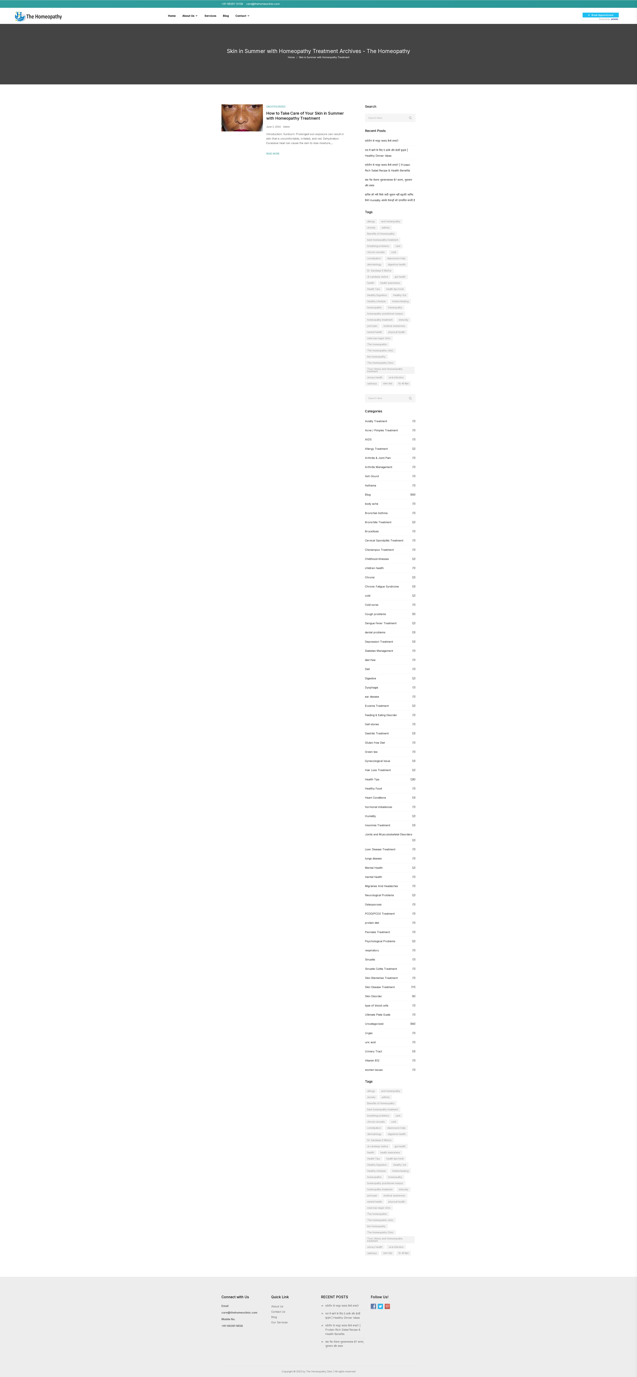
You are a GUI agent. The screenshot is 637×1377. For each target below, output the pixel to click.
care (398, 246)
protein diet (372, 922)
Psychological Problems (380, 941)
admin (286, 126)
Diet (367, 669)
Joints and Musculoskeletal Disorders (388, 834)
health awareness (390, 282)
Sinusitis (370, 959)
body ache (371, 503)
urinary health (374, 377)
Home (291, 57)
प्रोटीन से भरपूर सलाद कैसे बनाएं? (381, 140)
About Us (277, 1306)
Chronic (370, 577)
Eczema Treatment (377, 705)
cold (393, 252)
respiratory (372, 950)
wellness (372, 383)
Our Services (279, 1322)
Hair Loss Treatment (378, 770)
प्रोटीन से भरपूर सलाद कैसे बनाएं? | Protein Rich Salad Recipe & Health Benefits (342, 1330)
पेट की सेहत (403, 383)
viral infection (396, 377)
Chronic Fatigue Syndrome (382, 586)
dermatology (374, 264)
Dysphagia (371, 687)
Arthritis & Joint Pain (378, 458)
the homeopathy (376, 356)
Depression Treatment (379, 641)
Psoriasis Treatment (377, 932)
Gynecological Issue (377, 761)
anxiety (371, 227)
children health (374, 568)
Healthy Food (373, 788)
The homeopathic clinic (380, 350)
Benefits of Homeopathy (380, 233)
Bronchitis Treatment (378, 522)
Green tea (371, 751)
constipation (374, 258)
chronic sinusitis (376, 252)
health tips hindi (395, 289)
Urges (369, 1033)
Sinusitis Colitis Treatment (381, 968)
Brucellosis (372, 531)
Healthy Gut (399, 295)
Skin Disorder (373, 996)
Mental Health (374, 867)
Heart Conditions (375, 797)
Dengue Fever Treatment (380, 623)
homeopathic (374, 307)
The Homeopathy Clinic (380, 362)
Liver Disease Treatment (380, 849)
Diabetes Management (379, 650)
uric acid (370, 1042)
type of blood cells (376, 1005)
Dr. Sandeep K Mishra (379, 270)
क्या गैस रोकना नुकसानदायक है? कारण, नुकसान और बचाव (344, 1344)
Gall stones (372, 724)
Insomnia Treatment (377, 825)
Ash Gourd (372, 476)
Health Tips (373, 289)
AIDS (368, 439)
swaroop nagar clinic (378, 338)
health (370, 282)
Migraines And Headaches (381, 886)
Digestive (370, 678)
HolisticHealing (400, 301)
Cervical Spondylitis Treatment (384, 540)
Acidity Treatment (376, 421)
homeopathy (395, 307)
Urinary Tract (373, 1051)
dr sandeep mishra (377, 276)
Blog (368, 494)
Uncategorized (374, 1023)
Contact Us (278, 1311)
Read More (273, 153)
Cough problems (375, 614)
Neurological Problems (379, 895)
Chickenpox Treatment (379, 549)
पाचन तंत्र (387, 383)
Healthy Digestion (377, 295)
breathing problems (378, 246)
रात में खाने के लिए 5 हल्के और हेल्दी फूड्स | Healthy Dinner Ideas (342, 1316)
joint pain (372, 325)
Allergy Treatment (376, 448)
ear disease (372, 696)
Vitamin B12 (372, 1060)
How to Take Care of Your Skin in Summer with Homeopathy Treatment (305, 116)
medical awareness (394, 325)
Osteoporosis (373, 904)
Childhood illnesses (377, 559)
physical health (396, 332)
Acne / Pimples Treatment (381, 430)
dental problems (375, 632)
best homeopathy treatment (382, 239)
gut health (399, 276)
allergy (371, 221)
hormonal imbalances (378, 807)
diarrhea (370, 660)
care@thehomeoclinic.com (239, 1312)
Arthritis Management (378, 467)
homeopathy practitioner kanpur (385, 313)
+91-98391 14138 (232, 1325)
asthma (385, 227)
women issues (374, 1069)
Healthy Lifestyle (376, 301)
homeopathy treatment (379, 319)
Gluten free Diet (375, 742)
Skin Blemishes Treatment (381, 978)
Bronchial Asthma (376, 513)
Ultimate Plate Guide (377, 1014)
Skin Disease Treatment (380, 987)
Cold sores (371, 604)
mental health (374, 332)
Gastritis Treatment (377, 733)
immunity (403, 319)
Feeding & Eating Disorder (381, 715)
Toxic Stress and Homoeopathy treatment (385, 370)
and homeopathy (390, 221)
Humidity (370, 816)
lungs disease (373, 858)
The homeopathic (377, 344)
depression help (396, 258)
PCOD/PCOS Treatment (380, 913)
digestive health (397, 264)
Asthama (370, 485)
